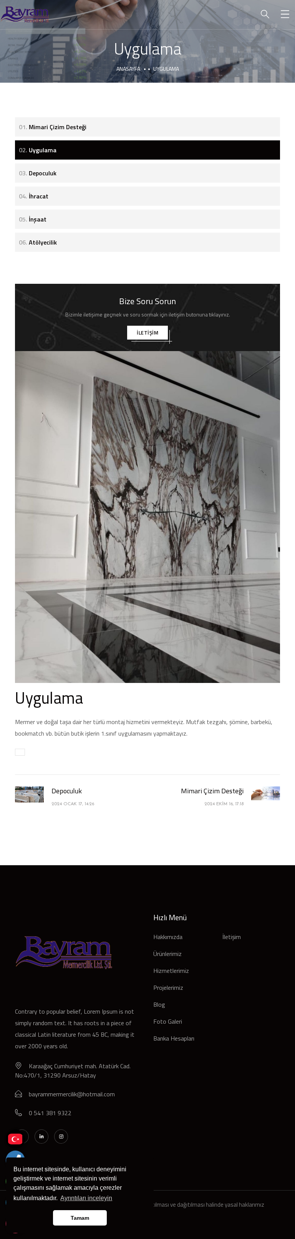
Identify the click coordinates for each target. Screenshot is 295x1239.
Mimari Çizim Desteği (52, 127)
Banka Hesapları (173, 1038)
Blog (159, 1004)
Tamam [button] (80, 1218)
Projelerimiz (168, 987)
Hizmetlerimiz (171, 970)
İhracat (33, 196)
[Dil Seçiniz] (15, 1139)
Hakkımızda (167, 936)
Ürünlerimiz (167, 953)
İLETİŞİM (147, 332)
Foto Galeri (167, 1021)
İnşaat (32, 219)
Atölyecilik (38, 242)
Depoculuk (37, 173)
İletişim (231, 936)
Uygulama (37, 150)
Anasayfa (128, 69)
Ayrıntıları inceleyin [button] (86, 1198)
